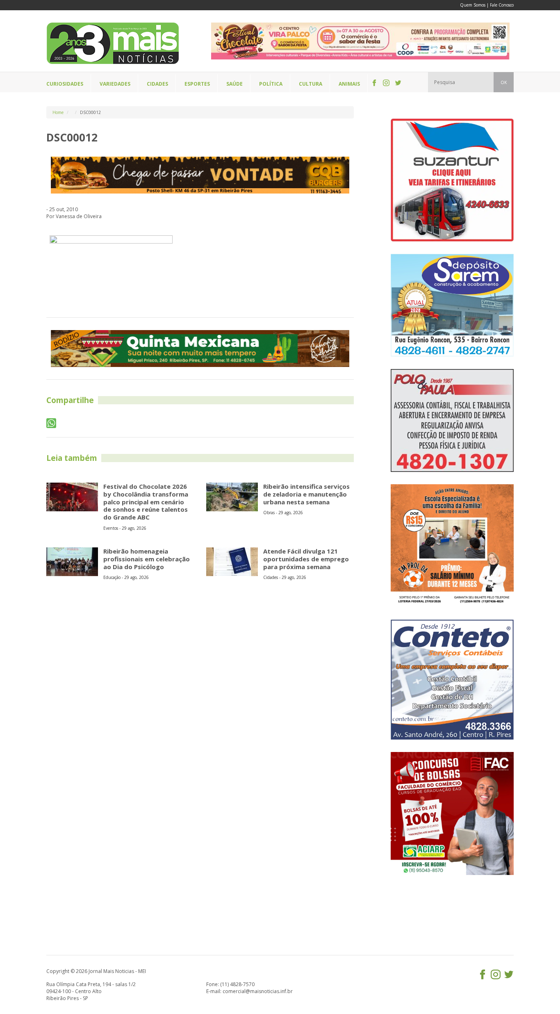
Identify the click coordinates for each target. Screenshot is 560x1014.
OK (504, 82)
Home (58, 112)
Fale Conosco (502, 5)
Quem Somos (472, 5)
